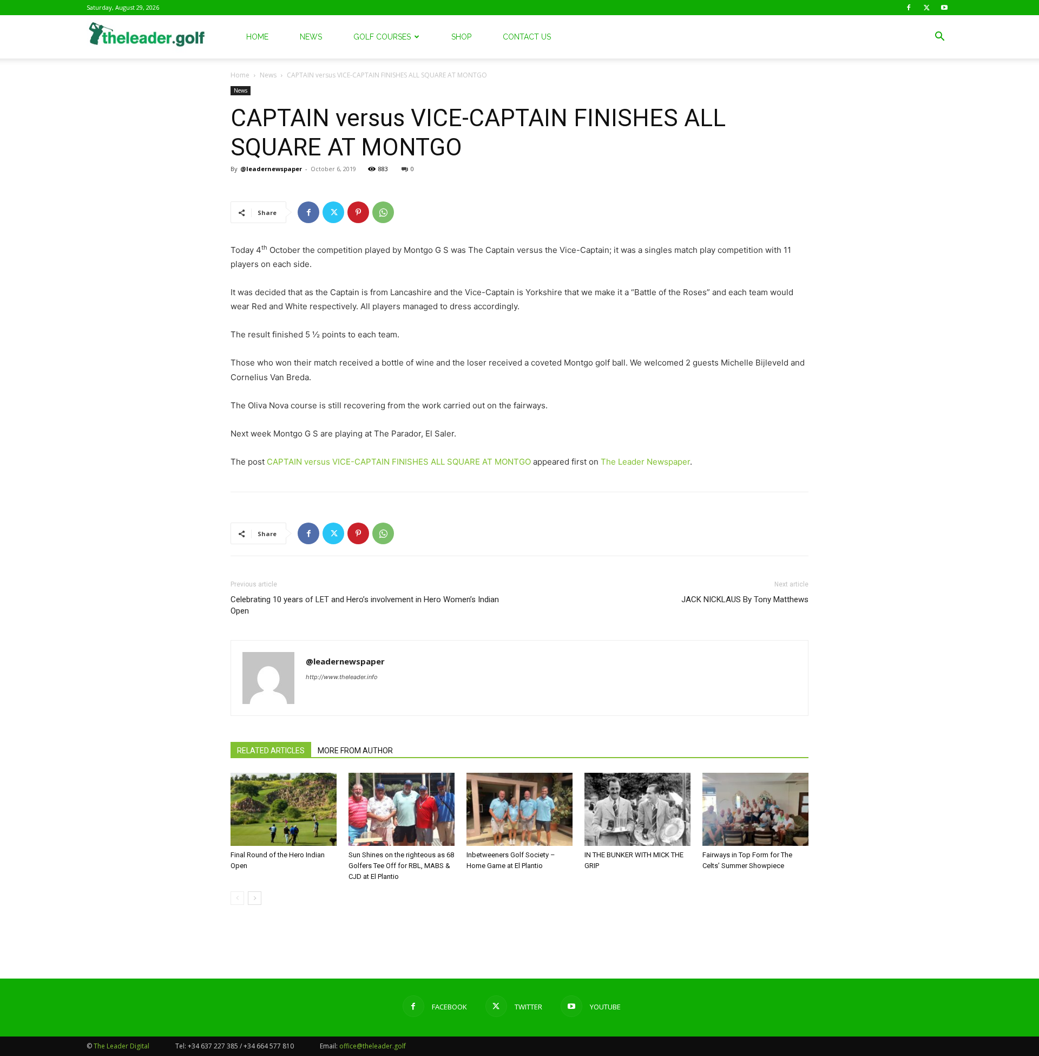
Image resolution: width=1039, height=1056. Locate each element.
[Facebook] (908, 7)
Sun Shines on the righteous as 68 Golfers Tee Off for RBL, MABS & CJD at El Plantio (401, 866)
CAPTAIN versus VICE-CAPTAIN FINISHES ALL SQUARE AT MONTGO (399, 462)
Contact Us (527, 36)
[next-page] (254, 898)
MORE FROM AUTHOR (355, 750)
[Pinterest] (358, 212)
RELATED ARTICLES (271, 750)
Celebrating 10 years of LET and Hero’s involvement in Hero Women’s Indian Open (365, 605)
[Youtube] (944, 7)
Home (257, 36)
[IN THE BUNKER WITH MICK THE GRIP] (637, 809)
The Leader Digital (121, 1046)
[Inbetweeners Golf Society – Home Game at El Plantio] (519, 809)
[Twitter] (926, 7)
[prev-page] (237, 898)
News (311, 36)
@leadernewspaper (271, 169)
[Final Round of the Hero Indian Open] (284, 809)
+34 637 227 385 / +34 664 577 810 (241, 1046)
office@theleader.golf (372, 1046)
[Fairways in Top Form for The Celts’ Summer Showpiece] (755, 809)
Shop (461, 36)
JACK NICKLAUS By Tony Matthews (744, 599)
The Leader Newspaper (645, 462)
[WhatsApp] (383, 212)
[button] (939, 37)
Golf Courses (382, 36)
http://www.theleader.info (342, 677)
